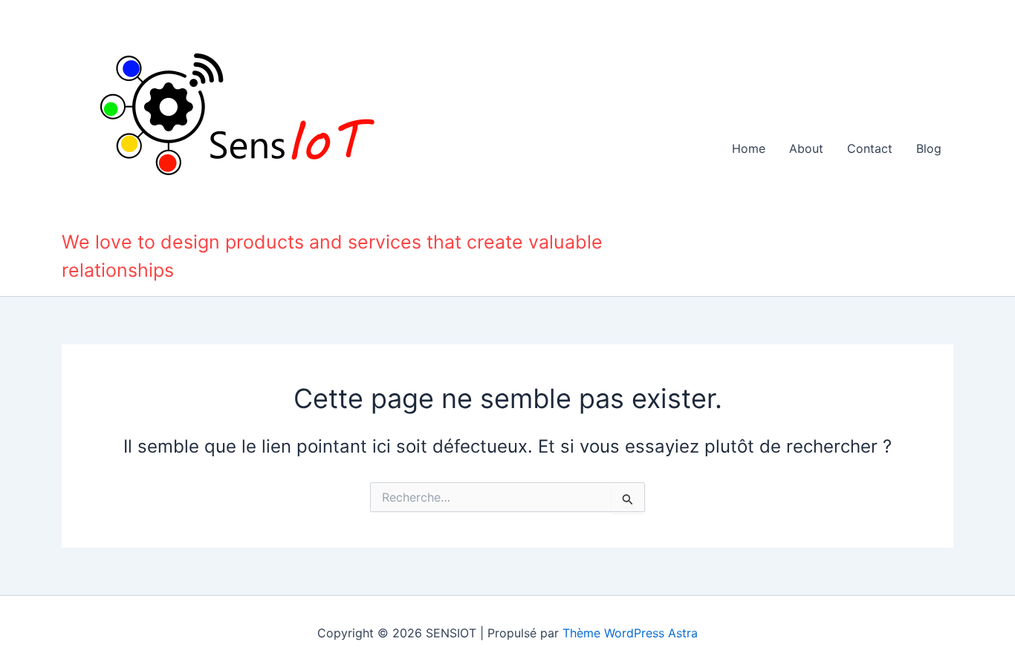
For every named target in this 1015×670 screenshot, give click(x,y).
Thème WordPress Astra (630, 632)
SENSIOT (109, 215)
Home (748, 148)
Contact (869, 148)
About (806, 148)
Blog (928, 148)
